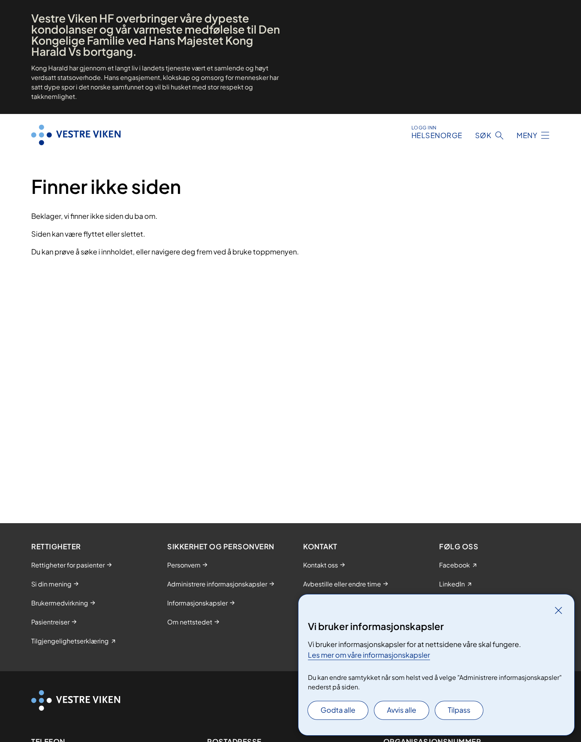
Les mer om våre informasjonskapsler (369, 654)
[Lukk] (558, 610)
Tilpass (459, 709)
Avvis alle (401, 709)
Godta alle (338, 709)
